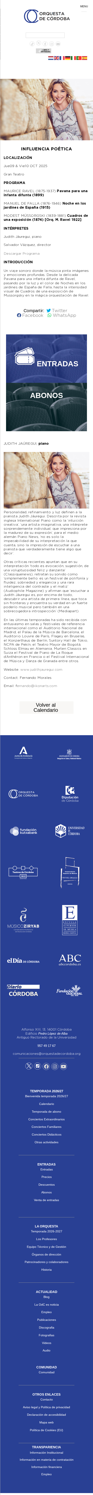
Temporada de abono (46, 1111)
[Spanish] (85, 58)
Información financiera (46, 1467)
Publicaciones (46, 1319)
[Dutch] (51, 58)
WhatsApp (64, 315)
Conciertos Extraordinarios (46, 1119)
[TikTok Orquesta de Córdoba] (37, 1068)
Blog (46, 1297)
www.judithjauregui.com (41, 669)
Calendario (46, 1104)
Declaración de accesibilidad (46, 1414)
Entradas (46, 1169)
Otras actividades (46, 1142)
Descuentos (46, 1184)
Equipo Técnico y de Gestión (46, 1246)
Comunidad (47, 1372)
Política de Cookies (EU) (46, 1430)
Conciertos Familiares (46, 1126)
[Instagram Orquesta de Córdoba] (55, 1067)
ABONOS (46, 395)
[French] (62, 58)
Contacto (46, 1399)
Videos (46, 1343)
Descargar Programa (22, 253)
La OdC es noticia (46, 1304)
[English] (56, 58)
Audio (46, 1350)
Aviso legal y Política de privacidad (46, 1407)
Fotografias (46, 1335)
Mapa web (46, 1422)
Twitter (59, 311)
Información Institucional (46, 1452)
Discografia (46, 1327)
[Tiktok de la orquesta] (32, 44)
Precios (47, 1177)
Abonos (46, 1192)
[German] (68, 58)
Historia (46, 1269)
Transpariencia (46, 1447)
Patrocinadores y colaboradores (46, 1262)
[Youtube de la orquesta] (58, 44)
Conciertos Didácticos (46, 1134)
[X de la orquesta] (38, 44)
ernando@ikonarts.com (37, 686)
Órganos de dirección (46, 1254)
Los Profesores (46, 1239)
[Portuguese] (79, 58)
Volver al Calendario (46, 707)
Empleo (46, 1312)
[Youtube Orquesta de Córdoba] (63, 1067)
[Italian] (73, 58)
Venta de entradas (46, 1200)
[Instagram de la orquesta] (51, 44)
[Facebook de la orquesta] (45, 44)
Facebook (32, 315)
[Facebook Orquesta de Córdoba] (46, 1067)
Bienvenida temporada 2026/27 (46, 1096)
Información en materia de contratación (47, 1459)
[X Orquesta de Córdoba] (29, 1068)
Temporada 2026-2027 (46, 1231)
